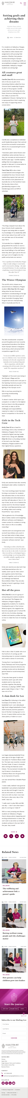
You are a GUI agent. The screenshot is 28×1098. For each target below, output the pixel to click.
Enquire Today (14, 1008)
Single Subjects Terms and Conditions (11, 1063)
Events (22, 1008)
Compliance (17, 1089)
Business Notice (5, 1067)
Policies (3, 1059)
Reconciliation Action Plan (8, 1065)
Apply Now (5, 1008)
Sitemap (3, 1092)
